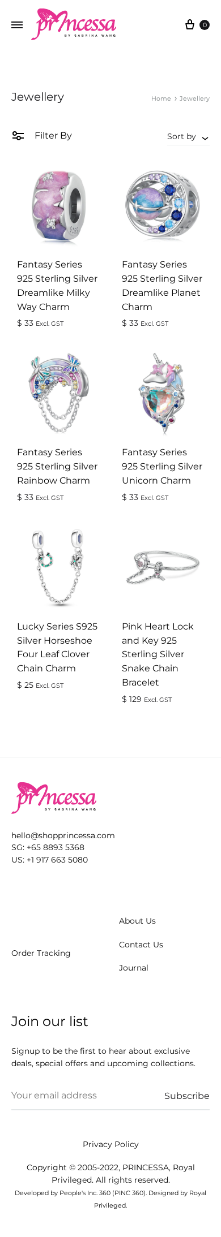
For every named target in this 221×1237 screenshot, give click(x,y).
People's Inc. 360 (85, 1193)
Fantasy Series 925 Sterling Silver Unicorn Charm (162, 466)
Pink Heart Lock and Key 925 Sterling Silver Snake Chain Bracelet (158, 654)
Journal (133, 968)
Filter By (52, 135)
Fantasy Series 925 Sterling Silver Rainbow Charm (57, 466)
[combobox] (188, 136)
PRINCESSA (145, 1167)
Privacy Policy (111, 1144)
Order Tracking (41, 953)
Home (161, 98)
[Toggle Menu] (17, 25)
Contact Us (141, 944)
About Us (137, 921)
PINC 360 (128, 1193)
